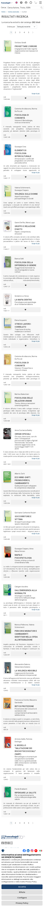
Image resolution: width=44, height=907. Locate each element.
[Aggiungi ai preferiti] (26, 98)
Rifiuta (22, 892)
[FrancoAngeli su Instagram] (8, 843)
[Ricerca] (42, 7)
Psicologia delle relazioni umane (24, 399)
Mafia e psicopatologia (23, 556)
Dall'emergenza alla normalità (26, 591)
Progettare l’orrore (26, 46)
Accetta (22, 887)
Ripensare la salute (25, 793)
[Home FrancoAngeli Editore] (7, 3)
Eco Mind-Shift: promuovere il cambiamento (23, 480)
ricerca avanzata (13, 12)
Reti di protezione (24, 706)
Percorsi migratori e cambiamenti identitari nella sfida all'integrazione (26, 635)
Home (3, 12)
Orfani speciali (23, 434)
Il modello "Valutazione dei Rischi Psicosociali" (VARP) (25, 749)
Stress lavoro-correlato (23, 325)
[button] (16, 3)
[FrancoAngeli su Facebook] (2, 843)
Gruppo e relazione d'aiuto (25, 227)
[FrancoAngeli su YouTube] (11, 843)
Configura (22, 897)
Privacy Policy (22, 903)
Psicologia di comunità (22, 116)
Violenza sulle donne (26, 194)
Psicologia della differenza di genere (25, 264)
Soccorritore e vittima (23, 518)
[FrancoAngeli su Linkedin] (5, 843)
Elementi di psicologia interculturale (23, 153)
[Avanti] (33, 33)
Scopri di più (36, 94)
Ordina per (11, 27)
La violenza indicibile (26, 671)
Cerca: (3, 7)
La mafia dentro (23, 300)
